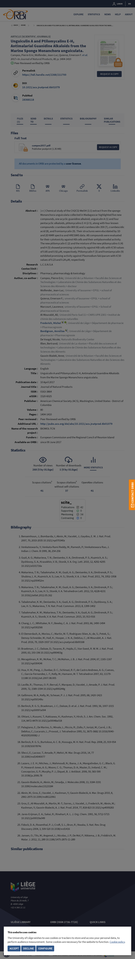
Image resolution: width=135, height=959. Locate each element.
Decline (28, 948)
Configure (45, 948)
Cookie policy (117, 942)
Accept (14, 948)
